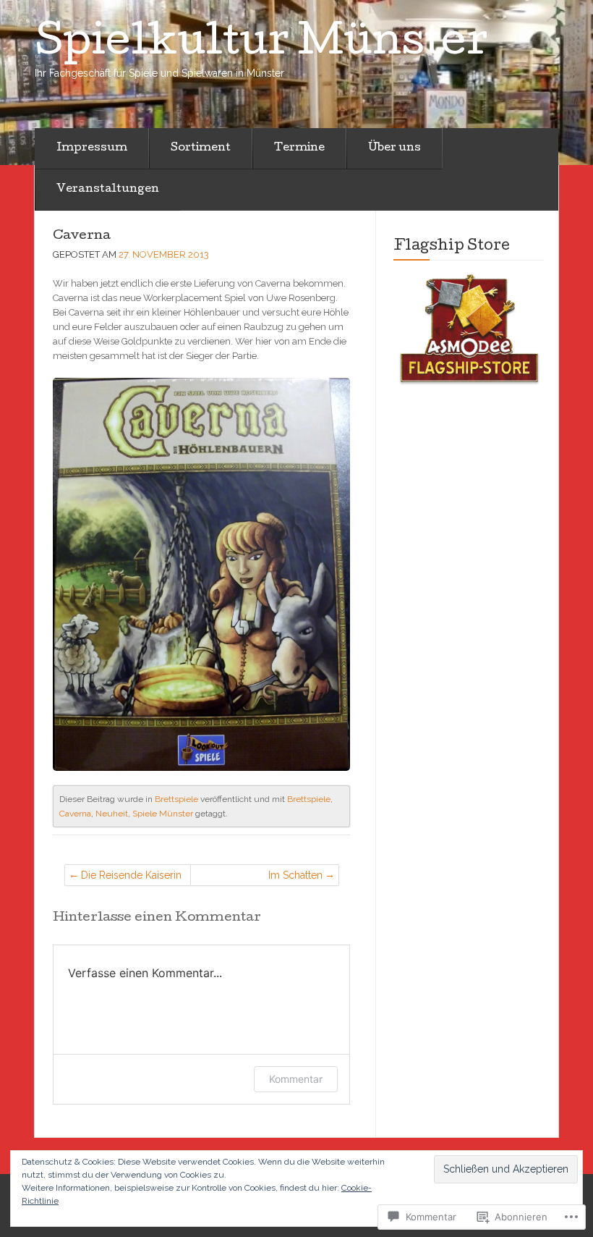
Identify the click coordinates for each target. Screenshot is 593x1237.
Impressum (91, 148)
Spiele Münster (162, 814)
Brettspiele (176, 799)
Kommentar (296, 1079)
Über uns (394, 148)
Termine (299, 148)
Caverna (82, 236)
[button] (468, 330)
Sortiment (201, 148)
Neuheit (111, 814)
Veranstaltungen (107, 189)
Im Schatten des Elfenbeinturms (277, 877)
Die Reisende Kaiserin (131, 875)
